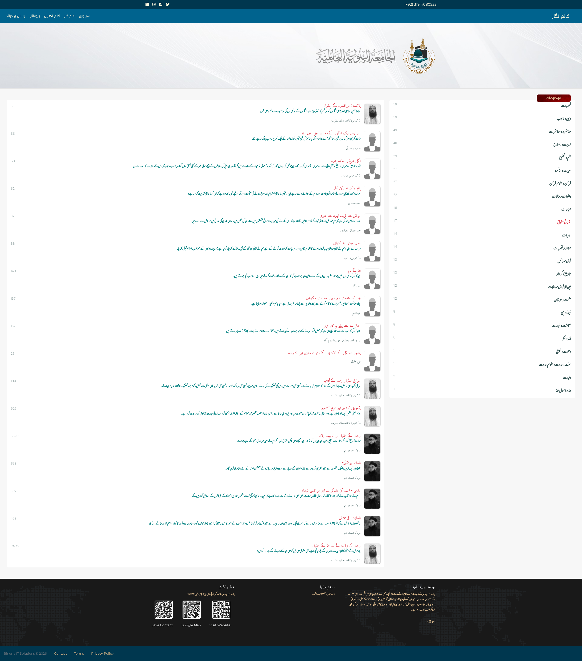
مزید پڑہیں (431, 621)
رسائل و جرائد (15, 16)
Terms (79, 653)
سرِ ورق (84, 16)
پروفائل (35, 16)
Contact (60, 653)
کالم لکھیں (52, 16)
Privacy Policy (102, 653)
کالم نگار (560, 16)
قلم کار (69, 16)
